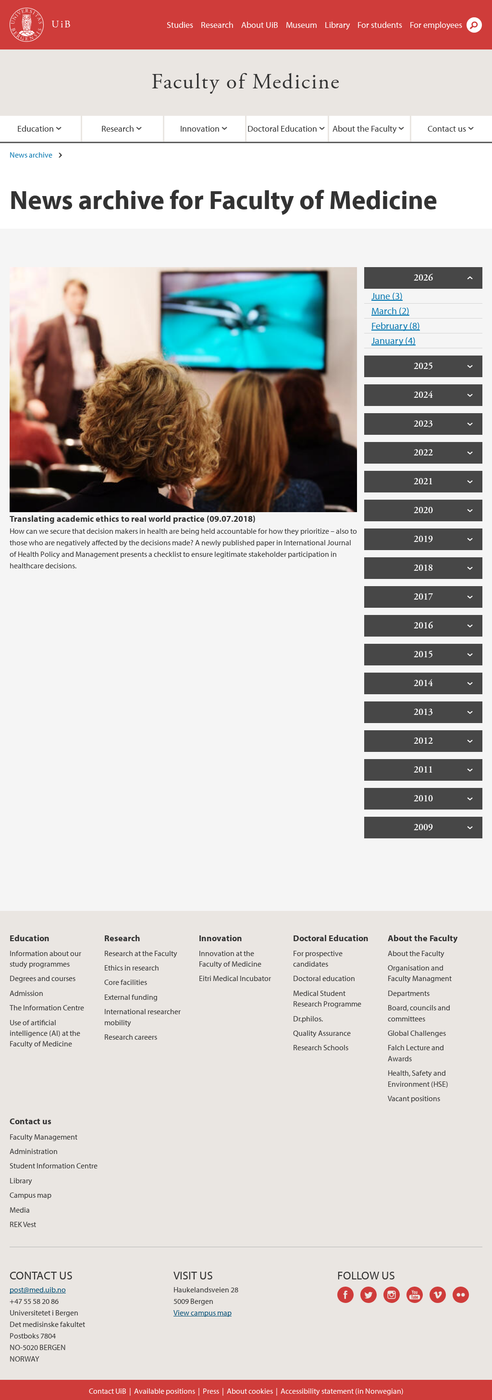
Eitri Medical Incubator (235, 978)
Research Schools (320, 1047)
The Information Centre (47, 1007)
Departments (409, 993)
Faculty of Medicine (246, 82)
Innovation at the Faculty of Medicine (230, 958)
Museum (301, 24)
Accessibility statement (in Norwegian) (342, 1391)
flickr (464, 1296)
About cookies (250, 1391)
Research (217, 24)
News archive (31, 155)
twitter (371, 1296)
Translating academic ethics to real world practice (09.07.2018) (133, 518)
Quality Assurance (322, 1033)
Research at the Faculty (140, 953)
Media (20, 1210)
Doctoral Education (282, 128)
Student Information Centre (54, 1165)
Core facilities (125, 982)
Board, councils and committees (419, 1013)
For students (379, 24)
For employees (436, 24)
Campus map (30, 1195)
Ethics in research (131, 967)
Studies (180, 24)
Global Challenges (417, 1033)
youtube (418, 1296)
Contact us (447, 128)
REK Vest (23, 1224)
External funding (131, 997)
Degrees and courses (42, 978)
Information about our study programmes (45, 958)
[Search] (474, 25)
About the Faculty (364, 128)
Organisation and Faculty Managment (420, 973)
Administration (34, 1151)
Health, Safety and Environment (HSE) (418, 1078)
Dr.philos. (308, 1018)
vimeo (441, 1296)
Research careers (130, 1037)
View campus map (202, 1312)
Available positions (164, 1391)
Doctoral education (324, 978)
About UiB (259, 24)
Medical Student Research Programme (327, 998)
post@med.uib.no (38, 1289)
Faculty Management (43, 1137)
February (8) (395, 325)
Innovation (200, 128)
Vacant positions (414, 1098)
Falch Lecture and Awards (416, 1053)
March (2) (390, 311)
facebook (348, 1296)
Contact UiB (107, 1391)
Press (211, 1391)
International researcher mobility (142, 1017)
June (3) (387, 296)
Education (35, 128)
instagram (394, 1296)
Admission (26, 993)
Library (337, 24)
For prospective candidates (318, 958)
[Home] (28, 25)
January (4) (393, 340)
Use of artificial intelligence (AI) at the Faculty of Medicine (45, 1033)
